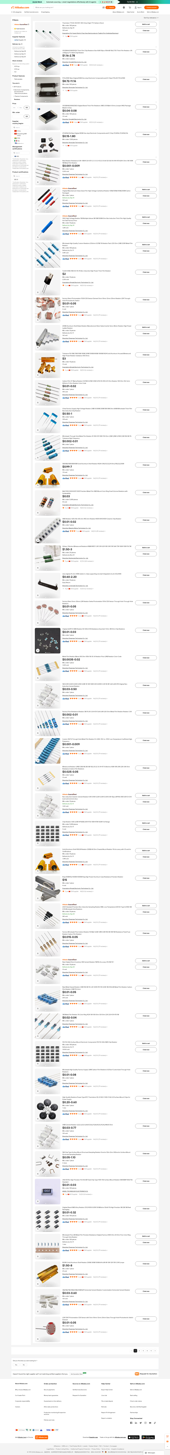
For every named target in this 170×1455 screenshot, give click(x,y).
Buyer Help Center (107, 1389)
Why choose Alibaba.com (23, 1389)
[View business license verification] (103, 1452)
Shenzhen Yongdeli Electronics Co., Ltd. (74, 62)
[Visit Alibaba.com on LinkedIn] (136, 1422)
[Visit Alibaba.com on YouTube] (150, 1422)
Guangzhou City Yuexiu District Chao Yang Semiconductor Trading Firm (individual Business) (90, 33)
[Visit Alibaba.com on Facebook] (131, 1422)
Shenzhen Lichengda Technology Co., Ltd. (75, 585)
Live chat (104, 1395)
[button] (103, 7)
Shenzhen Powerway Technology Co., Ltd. (75, 174)
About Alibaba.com (21, 1383)
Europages (113, 1446)
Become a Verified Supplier (138, 1407)
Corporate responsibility (22, 1401)
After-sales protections (51, 1407)
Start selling (133, 1395)
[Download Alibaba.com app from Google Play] (148, 1437)
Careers (17, 1407)
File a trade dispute (107, 1401)
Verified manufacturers (80, 1389)
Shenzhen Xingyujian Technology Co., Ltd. (75, 87)
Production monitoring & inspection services (55, 1413)
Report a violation (106, 1418)
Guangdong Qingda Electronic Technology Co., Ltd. (77, 282)
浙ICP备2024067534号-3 (135, 1452)
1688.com (65, 1446)
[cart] (130, 8)
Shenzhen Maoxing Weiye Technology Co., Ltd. (76, 528)
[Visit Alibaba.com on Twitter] (141, 1422)
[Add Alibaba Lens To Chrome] (41, 1437)
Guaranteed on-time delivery (52, 1401)
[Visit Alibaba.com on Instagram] (145, 1422)
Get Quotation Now (77, 1374)
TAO (100, 1446)
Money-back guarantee (51, 1395)
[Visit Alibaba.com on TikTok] (155, 1422)
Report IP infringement (108, 1412)
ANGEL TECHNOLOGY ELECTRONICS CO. (75, 1191)
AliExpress (57, 1446)
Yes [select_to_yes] (16, 1365)
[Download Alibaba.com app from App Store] (134, 1437)
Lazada (85, 1446)
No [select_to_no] (24, 1365)
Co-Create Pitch (20, 1395)
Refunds (104, 1407)
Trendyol (106, 1446)
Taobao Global (93, 1446)
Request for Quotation (79, 1395)
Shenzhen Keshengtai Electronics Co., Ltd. (75, 558)
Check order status (136, 1401)
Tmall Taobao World (75, 1446)
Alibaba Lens (22, 1437)
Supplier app (93, 1437)
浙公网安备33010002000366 (117, 1452)
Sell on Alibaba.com (136, 1389)
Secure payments (49, 1389)
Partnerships (134, 1412)
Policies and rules (49, 1420)
